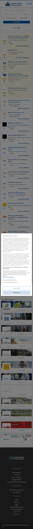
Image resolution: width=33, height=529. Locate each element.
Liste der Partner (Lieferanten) (8, 277)
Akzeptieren (16, 292)
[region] (16, 264)
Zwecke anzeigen (16, 288)
